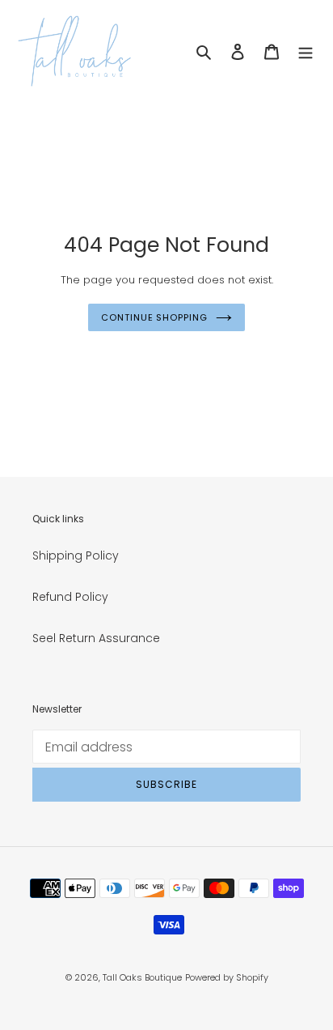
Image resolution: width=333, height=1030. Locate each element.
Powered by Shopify (226, 977)
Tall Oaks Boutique (142, 977)
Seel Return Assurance (96, 638)
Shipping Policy (75, 555)
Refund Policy (70, 597)
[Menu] (305, 51)
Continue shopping (154, 317)
